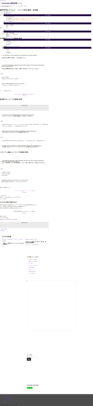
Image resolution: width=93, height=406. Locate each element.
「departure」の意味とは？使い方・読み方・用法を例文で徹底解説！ (35, 242)
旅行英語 (35, 244)
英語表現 (8, 44)
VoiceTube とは (7, 13)
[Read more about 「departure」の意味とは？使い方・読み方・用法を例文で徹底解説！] (31, 239)
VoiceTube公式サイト (10, 16)
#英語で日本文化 (32, 271)
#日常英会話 (31, 267)
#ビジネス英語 (31, 273)
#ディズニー (31, 263)
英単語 (7, 34)
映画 (7, 26)
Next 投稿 (2, 230)
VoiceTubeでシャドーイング (9, 11)
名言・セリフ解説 (9, 25)
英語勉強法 (8, 52)
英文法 (7, 49)
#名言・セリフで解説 (33, 259)
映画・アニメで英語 (7, 21)
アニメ (7, 28)
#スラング (31, 269)
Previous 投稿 (3, 229)
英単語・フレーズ (7, 29)
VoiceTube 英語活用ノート (12, 3)
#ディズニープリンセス (33, 265)
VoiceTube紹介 (9, 18)
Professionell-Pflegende (6, 219)
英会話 (5, 37)
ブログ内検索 (29, 354)
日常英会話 (8, 41)
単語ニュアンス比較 (10, 33)
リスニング (8, 51)
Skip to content (3, 0)
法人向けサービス (9, 20)
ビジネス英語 (8, 42)
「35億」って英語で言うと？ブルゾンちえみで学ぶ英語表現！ (13, 244)
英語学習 (5, 46)
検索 (29, 359)
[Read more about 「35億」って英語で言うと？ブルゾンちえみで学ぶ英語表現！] (13, 241)
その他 (3, 246)
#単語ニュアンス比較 (33, 261)
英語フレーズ (8, 36)
